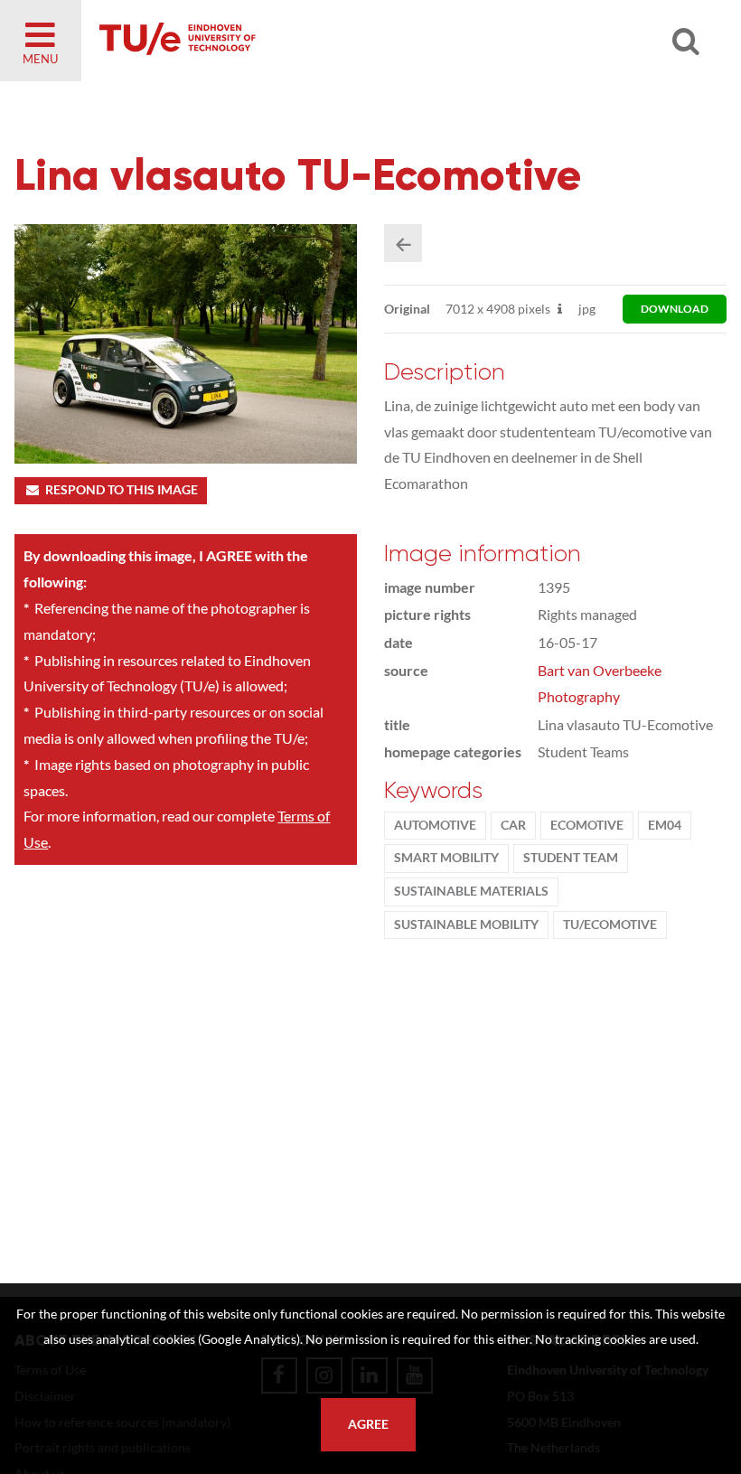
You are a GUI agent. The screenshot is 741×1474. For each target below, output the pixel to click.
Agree (368, 1424)
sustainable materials (471, 891)
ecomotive (587, 825)
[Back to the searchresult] (403, 243)
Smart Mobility (446, 857)
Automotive (435, 825)
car (513, 825)
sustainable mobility (466, 924)
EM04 (664, 825)
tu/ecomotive (610, 924)
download (674, 308)
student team (570, 857)
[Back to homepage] (307, 40)
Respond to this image (121, 490)
